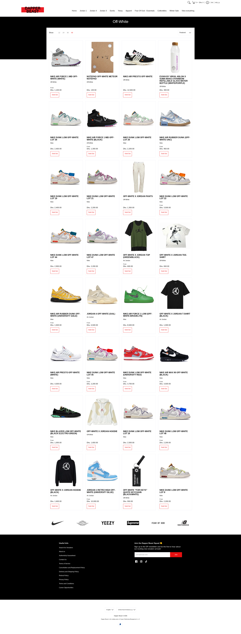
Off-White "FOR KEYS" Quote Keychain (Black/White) (135, 492)
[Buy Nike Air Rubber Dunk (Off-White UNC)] (175, 118)
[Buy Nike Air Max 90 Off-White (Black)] (175, 353)
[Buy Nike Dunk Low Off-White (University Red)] (138, 353)
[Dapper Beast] (32, 11)
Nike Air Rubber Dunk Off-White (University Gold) (65, 315)
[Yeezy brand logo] (108, 523)
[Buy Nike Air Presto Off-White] (138, 57)
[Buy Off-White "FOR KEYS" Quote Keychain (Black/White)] (138, 470)
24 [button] (63, 33)
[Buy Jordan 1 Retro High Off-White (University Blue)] (102, 470)
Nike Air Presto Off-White (138, 76)
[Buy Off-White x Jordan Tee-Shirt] (175, 235)
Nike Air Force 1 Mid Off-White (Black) (100, 138)
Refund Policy (64, 575)
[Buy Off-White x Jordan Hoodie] (102, 412)
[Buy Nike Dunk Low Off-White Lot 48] (175, 412)
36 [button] (68, 33)
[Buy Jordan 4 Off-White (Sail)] (102, 294)
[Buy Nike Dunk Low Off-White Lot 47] (102, 235)
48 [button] (72, 33)
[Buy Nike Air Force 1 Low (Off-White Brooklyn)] (138, 294)
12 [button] (59, 33)
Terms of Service (64, 563)
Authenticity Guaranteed (67, 555)
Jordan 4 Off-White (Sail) (101, 314)
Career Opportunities (66, 587)
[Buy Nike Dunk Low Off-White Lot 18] (138, 412)
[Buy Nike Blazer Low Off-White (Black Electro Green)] (65, 412)
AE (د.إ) (217, 2)
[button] (198, 2)
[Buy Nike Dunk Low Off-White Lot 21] (102, 177)
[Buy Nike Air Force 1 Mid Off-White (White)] (65, 57)
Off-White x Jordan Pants (138, 196)
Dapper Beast (118, 616)
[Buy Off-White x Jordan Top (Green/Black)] (138, 235)
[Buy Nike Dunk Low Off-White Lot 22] (175, 177)
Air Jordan (126, 260)
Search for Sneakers (66, 548)
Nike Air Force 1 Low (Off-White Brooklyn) (137, 315)
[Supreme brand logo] (133, 523)
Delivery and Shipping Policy (69, 572)
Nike (51, 143)
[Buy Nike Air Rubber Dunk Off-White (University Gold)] (65, 294)
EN (212, 2)
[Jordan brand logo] (83, 523)
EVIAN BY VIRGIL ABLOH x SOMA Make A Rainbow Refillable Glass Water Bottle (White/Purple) (174, 79)
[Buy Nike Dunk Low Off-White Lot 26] (138, 118)
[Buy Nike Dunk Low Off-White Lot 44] (65, 235)
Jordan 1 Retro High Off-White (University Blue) (101, 491)
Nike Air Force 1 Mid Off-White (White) (64, 77)
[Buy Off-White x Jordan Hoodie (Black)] (65, 470)
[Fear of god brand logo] (158, 523)
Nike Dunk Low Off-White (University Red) (137, 373)
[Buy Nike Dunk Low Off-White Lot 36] (65, 118)
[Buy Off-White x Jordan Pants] (138, 177)
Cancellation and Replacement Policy (72, 568)
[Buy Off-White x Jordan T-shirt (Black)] (175, 294)
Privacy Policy (64, 579)
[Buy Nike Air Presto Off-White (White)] (65, 353)
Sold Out (55, 95)
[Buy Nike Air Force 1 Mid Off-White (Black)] (102, 118)
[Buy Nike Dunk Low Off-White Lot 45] (102, 353)
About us (62, 551)
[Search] (189, 2)
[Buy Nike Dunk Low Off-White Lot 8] (175, 470)
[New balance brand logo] (183, 523)
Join (176, 555)
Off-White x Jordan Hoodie (102, 431)
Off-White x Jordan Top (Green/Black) (136, 256)
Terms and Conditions (66, 583)
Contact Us (63, 559)
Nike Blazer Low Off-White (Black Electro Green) (65, 432)
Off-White (53, 82)
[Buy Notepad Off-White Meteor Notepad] (102, 57)
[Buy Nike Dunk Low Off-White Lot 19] (65, 177)
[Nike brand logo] (57, 523)
